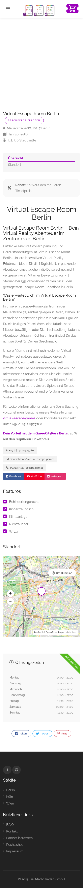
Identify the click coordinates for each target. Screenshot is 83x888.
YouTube (36, 476)
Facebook (15, 476)
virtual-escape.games (19, 418)
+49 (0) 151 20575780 (21, 450)
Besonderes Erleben (24, 120)
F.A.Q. (10, 825)
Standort (14, 165)
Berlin (10, 790)
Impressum (14, 851)
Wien (10, 803)
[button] (10, 593)
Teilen (23, 733)
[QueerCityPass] (39, 10)
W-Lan (14, 531)
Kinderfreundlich (21, 509)
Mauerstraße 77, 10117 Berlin (28, 128)
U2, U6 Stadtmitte (21, 140)
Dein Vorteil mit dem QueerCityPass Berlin (35, 433)
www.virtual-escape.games (26, 467)
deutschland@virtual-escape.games (31, 459)
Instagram (56, 476)
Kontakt (12, 831)
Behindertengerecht (23, 502)
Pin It (63, 733)
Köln (9, 797)
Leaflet (38, 632)
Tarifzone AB (17, 134)
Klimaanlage (18, 517)
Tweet (44, 733)
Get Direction (64, 572)
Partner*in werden (19, 838)
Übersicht (15, 158)
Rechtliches (14, 845)
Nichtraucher (18, 524)
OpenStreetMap (54, 632)
